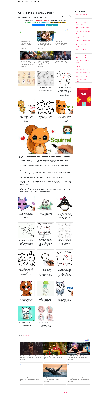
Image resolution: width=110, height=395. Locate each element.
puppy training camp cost (52, 25)
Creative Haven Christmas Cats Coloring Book (83, 23)
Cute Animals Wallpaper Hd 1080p (82, 80)
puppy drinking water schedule (41, 20)
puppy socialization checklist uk (57, 22)
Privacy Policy (57, 392)
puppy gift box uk (29, 20)
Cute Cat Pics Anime (81, 49)
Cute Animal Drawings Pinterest (83, 55)
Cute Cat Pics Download (81, 57)
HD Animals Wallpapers (29, 1)
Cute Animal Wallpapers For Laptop (82, 61)
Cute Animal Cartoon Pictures (83, 84)
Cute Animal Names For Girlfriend (81, 65)
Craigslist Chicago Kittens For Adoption (83, 36)
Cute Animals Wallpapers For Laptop (83, 73)
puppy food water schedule (31, 22)
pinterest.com (26, 335)
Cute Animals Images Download (83, 76)
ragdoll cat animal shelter (39, 25)
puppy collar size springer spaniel (58, 20)
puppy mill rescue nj (44, 22)
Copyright (65, 392)
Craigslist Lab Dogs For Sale (82, 20)
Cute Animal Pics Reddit (81, 17)
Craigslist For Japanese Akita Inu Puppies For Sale (83, 41)
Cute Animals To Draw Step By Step (83, 32)
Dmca (43, 392)
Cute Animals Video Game (82, 14)
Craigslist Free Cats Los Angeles (83, 52)
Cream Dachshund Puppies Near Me (82, 27)
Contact (49, 392)
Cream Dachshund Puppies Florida (82, 45)
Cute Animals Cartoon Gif (82, 69)
